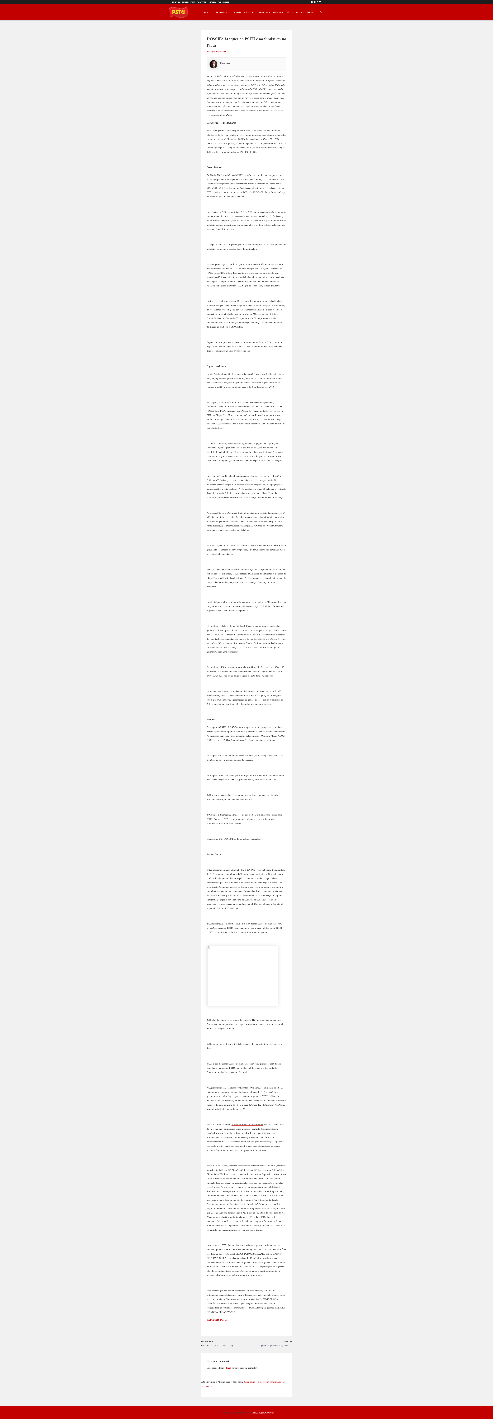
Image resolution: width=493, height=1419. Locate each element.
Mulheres (277, 12)
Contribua (211, 2)
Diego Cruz (225, 62)
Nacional (207, 12)
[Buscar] (321, 12)
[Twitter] (317, 2)
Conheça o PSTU (188, 2)
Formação (237, 12)
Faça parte (201, 2)
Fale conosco (223, 2)
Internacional (221, 12)
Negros (299, 12)
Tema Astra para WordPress (262, 1412)
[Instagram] (315, 2)
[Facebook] (312, 2)
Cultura (310, 12)
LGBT (288, 12)
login (228, 1367)
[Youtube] (320, 2)
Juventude (263, 12)
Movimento (248, 12)
